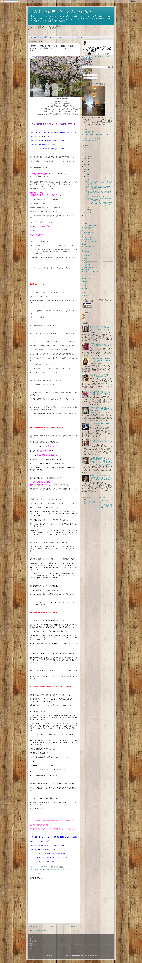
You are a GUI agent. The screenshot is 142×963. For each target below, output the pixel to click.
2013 (86, 166)
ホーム (53, 927)
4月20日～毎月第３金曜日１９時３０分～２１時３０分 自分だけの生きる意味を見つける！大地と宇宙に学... (99, 198)
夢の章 (65, 869)
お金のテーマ (86, 279)
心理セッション (49, 37)
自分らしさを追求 (87, 228)
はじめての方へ (87, 290)
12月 (87, 171)
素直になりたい (87, 262)
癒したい (85, 258)
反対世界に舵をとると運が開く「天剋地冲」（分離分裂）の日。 (101, 375)
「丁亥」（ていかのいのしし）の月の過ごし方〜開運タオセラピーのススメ (101, 345)
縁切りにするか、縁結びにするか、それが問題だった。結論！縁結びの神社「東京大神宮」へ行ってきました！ (101, 328)
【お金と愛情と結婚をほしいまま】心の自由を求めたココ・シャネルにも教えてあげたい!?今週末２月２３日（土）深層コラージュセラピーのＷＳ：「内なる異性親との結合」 (101, 461)
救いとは (85, 276)
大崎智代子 (84, 147)
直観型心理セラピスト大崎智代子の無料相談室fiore (105, 506)
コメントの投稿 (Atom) (40, 930)
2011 (86, 215)
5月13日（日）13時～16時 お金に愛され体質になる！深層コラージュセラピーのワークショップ (99, 183)
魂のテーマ (85, 230)
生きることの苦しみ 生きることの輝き (61, 12)
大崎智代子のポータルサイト (91, 140)
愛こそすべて (86, 244)
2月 (87, 210)
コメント (87, 78)
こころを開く (86, 274)
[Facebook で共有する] (61, 867)
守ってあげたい (87, 239)
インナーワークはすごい (89, 241)
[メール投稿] (52, 867)
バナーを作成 (85, 151)
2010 (86, 218)
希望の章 (55, 869)
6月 (87, 174)
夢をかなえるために (88, 237)
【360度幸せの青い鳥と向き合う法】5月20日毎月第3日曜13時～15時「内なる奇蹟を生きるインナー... (98, 192)
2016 (86, 159)
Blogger (94, 955)
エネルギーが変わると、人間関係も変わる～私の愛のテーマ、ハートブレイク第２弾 (101, 360)
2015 (86, 161)
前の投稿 (74, 927)
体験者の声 (85, 281)
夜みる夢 (85, 285)
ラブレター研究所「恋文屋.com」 (92, 138)
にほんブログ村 (87, 60)
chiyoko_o (87, 315)
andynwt (77, 955)
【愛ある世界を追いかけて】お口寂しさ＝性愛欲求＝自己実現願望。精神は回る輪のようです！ (101, 409)
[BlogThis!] (57, 867)
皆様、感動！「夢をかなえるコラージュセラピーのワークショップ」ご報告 (101, 441)
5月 (87, 176)
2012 (86, 169)
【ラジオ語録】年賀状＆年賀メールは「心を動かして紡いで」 (101, 424)
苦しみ (84, 253)
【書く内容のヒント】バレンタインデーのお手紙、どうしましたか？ (101, 392)
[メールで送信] (55, 867)
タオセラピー (86, 235)
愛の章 (49, 869)
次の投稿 (33, 927)
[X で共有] (59, 867)
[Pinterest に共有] (63, 867)
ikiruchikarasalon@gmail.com (43, 29)
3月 (87, 207)
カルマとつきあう (87, 267)
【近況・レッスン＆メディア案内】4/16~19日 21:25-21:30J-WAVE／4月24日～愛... (98, 203)
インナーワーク (71, 37)
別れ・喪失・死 (87, 292)
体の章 (60, 869)
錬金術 (81, 37)
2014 (86, 164)
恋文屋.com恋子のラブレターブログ (105, 501)
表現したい (85, 255)
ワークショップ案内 (40, 869)
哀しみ (84, 283)
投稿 (86, 75)
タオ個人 (60, 37)
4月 (87, 179)
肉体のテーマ (86, 269)
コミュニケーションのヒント (91, 225)
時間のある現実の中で (89, 246)
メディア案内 (86, 265)
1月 (87, 212)
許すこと (85, 248)
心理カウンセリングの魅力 (90, 272)
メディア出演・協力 (88, 132)
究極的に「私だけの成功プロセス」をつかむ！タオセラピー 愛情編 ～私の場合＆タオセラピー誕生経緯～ (101, 478)
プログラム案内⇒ (35, 37)
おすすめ (85, 288)
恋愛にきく (85, 260)
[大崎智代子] (83, 150)
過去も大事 (85, 295)
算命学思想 (85, 251)
